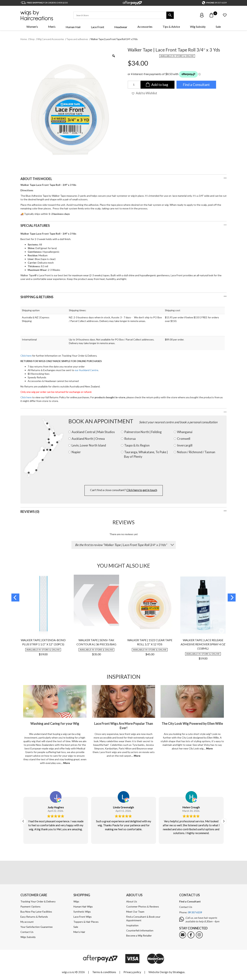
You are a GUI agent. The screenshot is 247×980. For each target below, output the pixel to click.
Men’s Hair (79, 931)
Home (23, 39)
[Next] (232, 597)
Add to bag (159, 84)
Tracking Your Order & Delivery (38, 901)
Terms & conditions (104, 972)
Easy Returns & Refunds (34, 916)
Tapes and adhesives (77, 39)
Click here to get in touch (141, 490)
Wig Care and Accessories (50, 39)
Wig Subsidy (198, 26)
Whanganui (184, 432)
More (66, 762)
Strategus (179, 972)
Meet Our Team (135, 911)
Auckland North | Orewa (88, 439)
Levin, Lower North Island (89, 445)
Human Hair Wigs (83, 906)
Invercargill (184, 445)
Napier (76, 452)
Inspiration (132, 925)
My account (27, 921)
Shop (32, 39)
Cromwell (183, 439)
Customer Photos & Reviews (142, 906)
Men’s (52, 26)
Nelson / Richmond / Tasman (196, 452)
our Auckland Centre (86, 370)
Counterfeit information (139, 930)
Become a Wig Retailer (139, 935)
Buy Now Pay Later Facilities (36, 911)
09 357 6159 (220, 2)
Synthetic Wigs (82, 911)
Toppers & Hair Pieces (86, 921)
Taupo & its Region (137, 445)
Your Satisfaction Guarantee (36, 926)
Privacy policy (132, 972)
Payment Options (30, 906)
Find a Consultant (196, 84)
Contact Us (26, 931)
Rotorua (130, 439)
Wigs (76, 901)
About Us (131, 901)
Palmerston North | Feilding (143, 432)
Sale (218, 26)
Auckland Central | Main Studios (93, 432)
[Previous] (15, 597)
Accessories (144, 26)
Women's (32, 26)
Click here (26, 355)
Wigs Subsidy (28, 936)
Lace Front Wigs (82, 916)
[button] (144, 93)
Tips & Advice (171, 26)
